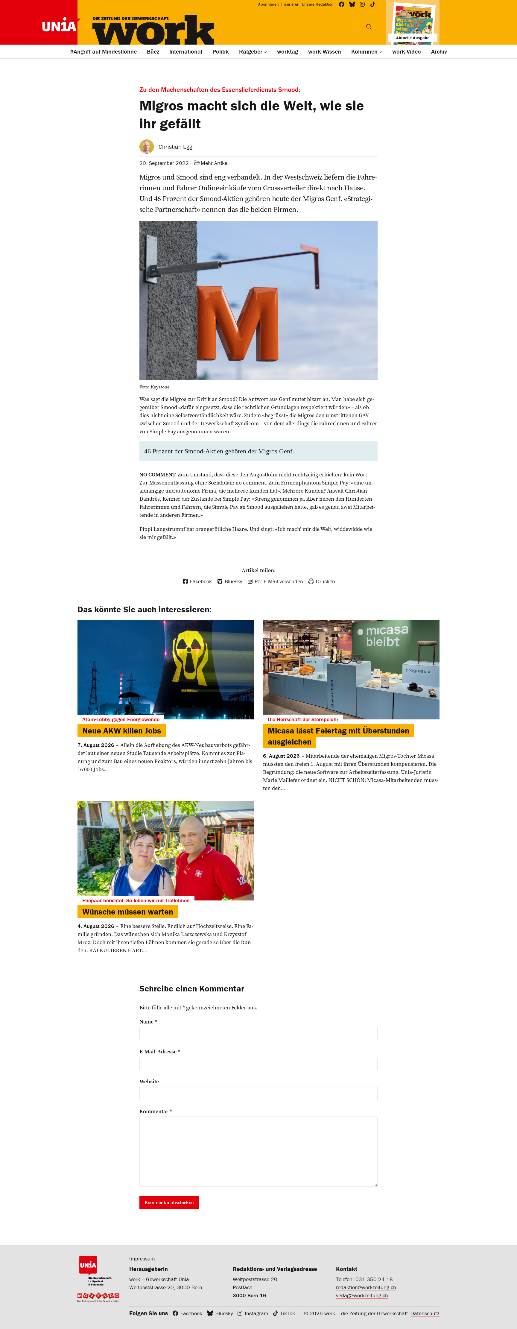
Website (149, 1081)
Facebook (191, 1313)
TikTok (287, 1313)
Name (148, 1021)
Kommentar (155, 1111)
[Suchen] (369, 26)
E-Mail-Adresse (159, 1051)
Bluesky (224, 1313)
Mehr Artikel (215, 163)
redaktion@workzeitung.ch (366, 1287)
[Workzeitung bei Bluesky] (352, 4)
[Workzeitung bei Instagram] (362, 4)
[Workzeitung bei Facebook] (341, 4)
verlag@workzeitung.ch (362, 1295)
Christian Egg (175, 146)
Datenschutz (425, 1313)
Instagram (256, 1313)
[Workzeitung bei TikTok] (372, 4)
